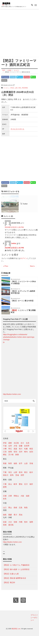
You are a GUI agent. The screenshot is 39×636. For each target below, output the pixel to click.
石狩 (20, 452)
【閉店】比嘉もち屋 (11, 574)
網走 (4, 454)
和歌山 (16, 496)
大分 (10, 522)
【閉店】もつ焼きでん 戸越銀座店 (16, 565)
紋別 (31, 452)
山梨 (15, 472)
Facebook (5, 77)
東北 (19, 88)
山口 (4, 507)
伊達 (4, 443)
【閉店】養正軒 (9, 582)
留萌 (10, 452)
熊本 (26, 522)
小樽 (4, 449)
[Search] (34, 401)
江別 (4, 452)
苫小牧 (11, 454)
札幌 (26, 449)
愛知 (20, 484)
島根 (15, 507)
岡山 (10, 507)
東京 (26, 472)
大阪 (22, 496)
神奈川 (5, 475)
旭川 (20, 449)
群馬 (12, 475)
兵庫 (10, 496)
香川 (15, 515)
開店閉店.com (16, 628)
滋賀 (27, 496)
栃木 (31, 472)
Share (4, 80)
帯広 (10, 449)
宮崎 (15, 522)
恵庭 (15, 449)
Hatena (20, 77)
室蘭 (20, 446)
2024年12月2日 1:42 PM (14, 248)
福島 (15, 463)
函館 (10, 443)
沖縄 (20, 522)
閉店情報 (25, 88)
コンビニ (6, 88)
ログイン (23, 258)
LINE (33, 77)
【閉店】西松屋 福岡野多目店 (14, 578)
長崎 (4, 525)
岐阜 (15, 484)
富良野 (26, 446)
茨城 (17, 475)
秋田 (10, 463)
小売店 (12, 88)
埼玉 (10, 472)
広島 (20, 507)
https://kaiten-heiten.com (12, 542)
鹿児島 (11, 525)
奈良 (4, 499)
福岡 (31, 522)
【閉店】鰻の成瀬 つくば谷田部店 (16, 569)
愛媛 (10, 515)
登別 (15, 452)
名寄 (10, 446)
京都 (4, 496)
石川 (26, 484)
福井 (31, 484)
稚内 (26, 452)
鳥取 (26, 507)
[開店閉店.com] (12, 3)
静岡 (4, 487)
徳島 (4, 515)
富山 (10, 484)
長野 (22, 475)
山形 (16, 88)
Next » (32, 266)
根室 (31, 449)
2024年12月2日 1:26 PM (14, 227)
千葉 (4, 472)
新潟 (20, 472)
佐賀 (4, 522)
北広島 (16, 443)
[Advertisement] (19, 33)
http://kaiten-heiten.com (12, 394)
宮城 (31, 463)
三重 (4, 484)
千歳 (4, 446)
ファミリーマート (17, 129)
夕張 (15, 446)
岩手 (20, 463)
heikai (13, 243)
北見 (27, 443)
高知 (20, 515)
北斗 (22, 443)
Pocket (27, 77)
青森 (4, 463)
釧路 (17, 454)
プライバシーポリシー (34, 617)
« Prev (5, 266)
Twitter (13, 77)
